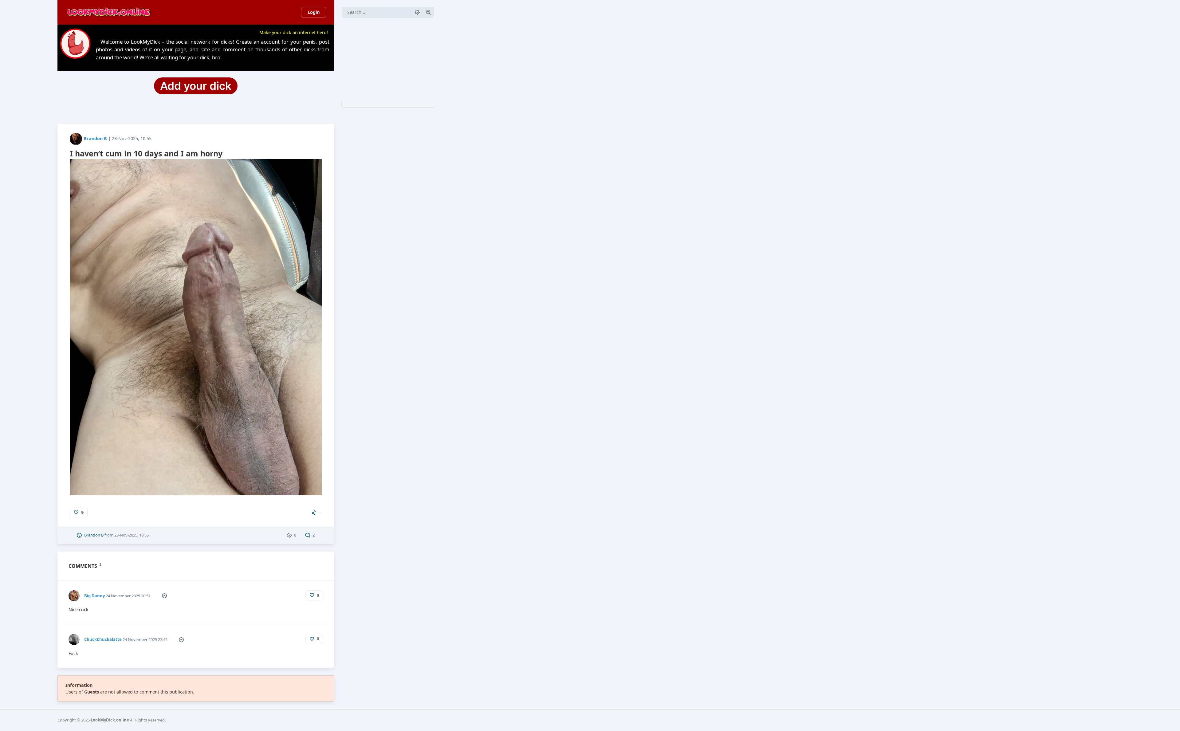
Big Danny (94, 596)
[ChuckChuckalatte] (74, 636)
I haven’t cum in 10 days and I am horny (146, 153)
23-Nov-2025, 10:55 (131, 138)
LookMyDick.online (110, 720)
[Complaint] (164, 596)
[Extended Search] (417, 12)
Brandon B (95, 138)
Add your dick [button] (195, 85)
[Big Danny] (74, 593)
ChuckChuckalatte (103, 639)
